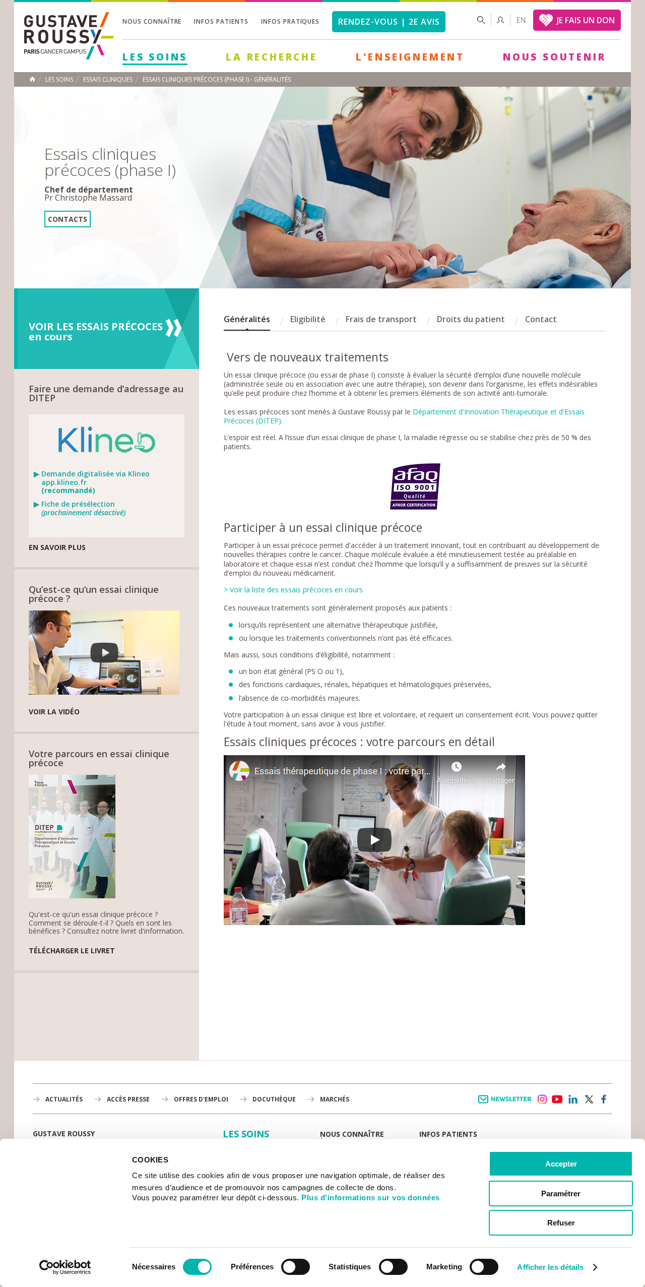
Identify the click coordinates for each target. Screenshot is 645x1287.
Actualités (64, 1099)
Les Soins (154, 57)
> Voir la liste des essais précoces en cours (293, 589)
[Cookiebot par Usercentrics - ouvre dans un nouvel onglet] (65, 1267)
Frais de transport (381, 319)
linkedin (572, 1099)
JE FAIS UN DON (586, 20)
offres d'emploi (201, 1099)
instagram (541, 1099)
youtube (557, 1099)
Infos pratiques (290, 21)
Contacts (67, 219)
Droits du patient (471, 319)
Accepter (561, 1163)
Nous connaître (151, 21)
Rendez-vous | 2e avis (388, 21)
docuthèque (274, 1099)
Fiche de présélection (83, 508)
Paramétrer (560, 1193)
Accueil (32, 79)
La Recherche (271, 57)
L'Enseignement (410, 57)
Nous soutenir (554, 57)
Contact (541, 319)
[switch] (295, 1267)
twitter (588, 1099)
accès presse (128, 1099)
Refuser (561, 1222)
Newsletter (507, 1104)
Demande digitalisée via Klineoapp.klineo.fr (95, 483)
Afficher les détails (550, 1267)
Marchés (334, 1099)
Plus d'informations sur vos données (370, 1197)
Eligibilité (308, 319)
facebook (604, 1099)
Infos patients (221, 21)
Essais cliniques (108, 80)
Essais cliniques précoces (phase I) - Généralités (217, 80)
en (521, 20)
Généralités (247, 319)
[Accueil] (69, 57)
